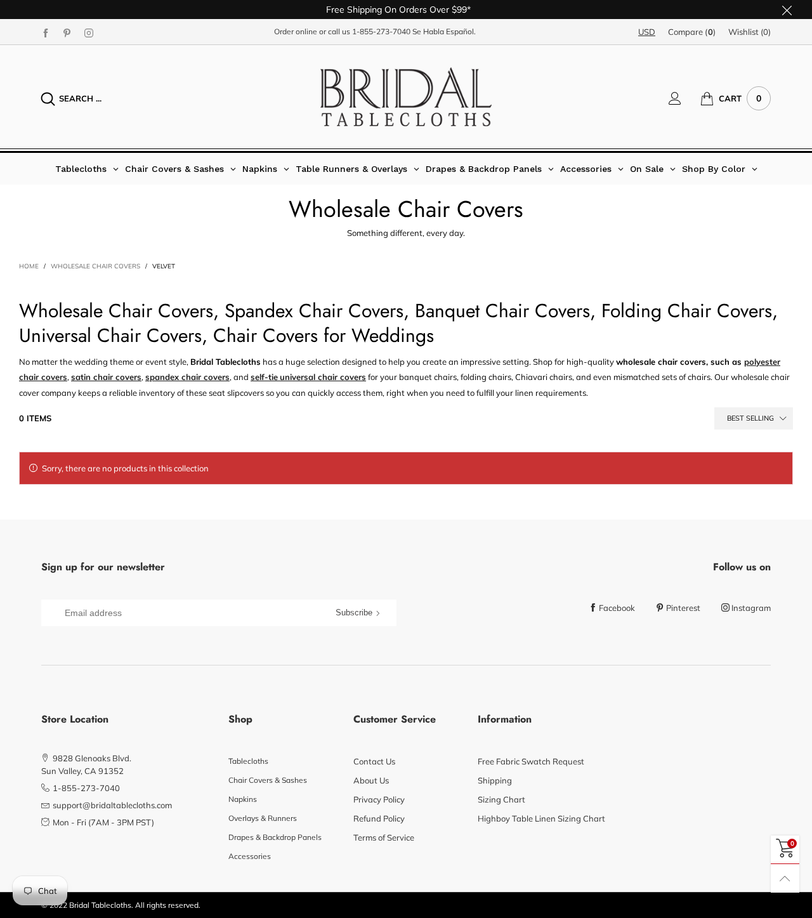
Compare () (692, 32)
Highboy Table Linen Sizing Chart (541, 818)
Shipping (495, 780)
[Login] (684, 98)
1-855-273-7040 (381, 31)
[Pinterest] (67, 32)
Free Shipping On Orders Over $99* (398, 9)
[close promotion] (786, 9)
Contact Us (374, 761)
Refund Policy (379, 818)
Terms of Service (383, 837)
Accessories (249, 856)
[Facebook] (45, 32)
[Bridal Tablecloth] (406, 96)
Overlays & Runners (262, 818)
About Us (371, 780)
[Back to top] (785, 878)
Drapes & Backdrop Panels (275, 837)
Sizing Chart (501, 799)
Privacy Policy (379, 799)
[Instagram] (89, 32)
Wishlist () (749, 32)
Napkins (242, 799)
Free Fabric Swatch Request (531, 761)
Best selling (750, 418)
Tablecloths (248, 761)
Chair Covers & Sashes (267, 780)
